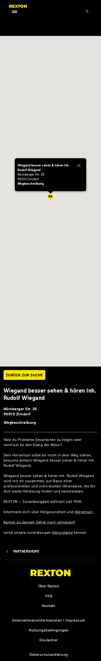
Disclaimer (48, 639)
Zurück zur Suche (24, 375)
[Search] (87, 11)
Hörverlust (83, 511)
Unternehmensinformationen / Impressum (48, 620)
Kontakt (48, 605)
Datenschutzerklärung (49, 654)
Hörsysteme (62, 532)
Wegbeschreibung (20, 422)
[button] (50, 197)
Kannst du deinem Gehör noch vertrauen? (40, 522)
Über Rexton (48, 585)
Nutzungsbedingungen (48, 630)
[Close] (79, 165)
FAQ (48, 595)
